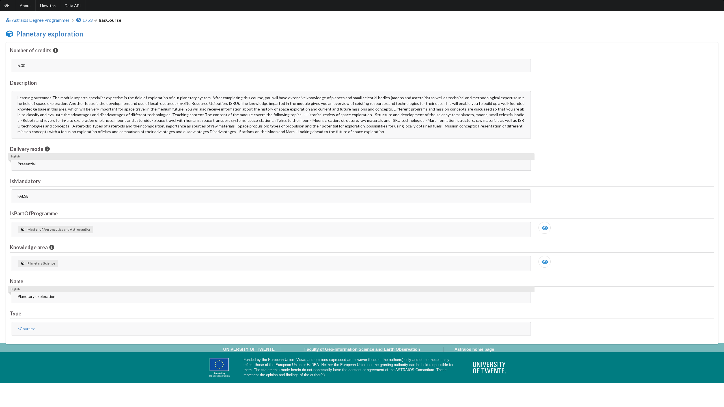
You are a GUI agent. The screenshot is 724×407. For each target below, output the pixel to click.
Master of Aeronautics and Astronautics (58, 229)
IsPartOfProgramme (34, 213)
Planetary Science (41, 263)
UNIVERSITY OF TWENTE (249, 349)
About (25, 5)
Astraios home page (474, 349)
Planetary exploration (49, 34)
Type (15, 313)
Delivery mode (26, 149)
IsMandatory (25, 181)
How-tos (48, 5)
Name (16, 281)
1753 (87, 20)
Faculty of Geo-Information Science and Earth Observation (362, 349)
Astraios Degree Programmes (41, 20)
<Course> (26, 328)
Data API (73, 5)
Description (23, 83)
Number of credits (30, 50)
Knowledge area (29, 247)
